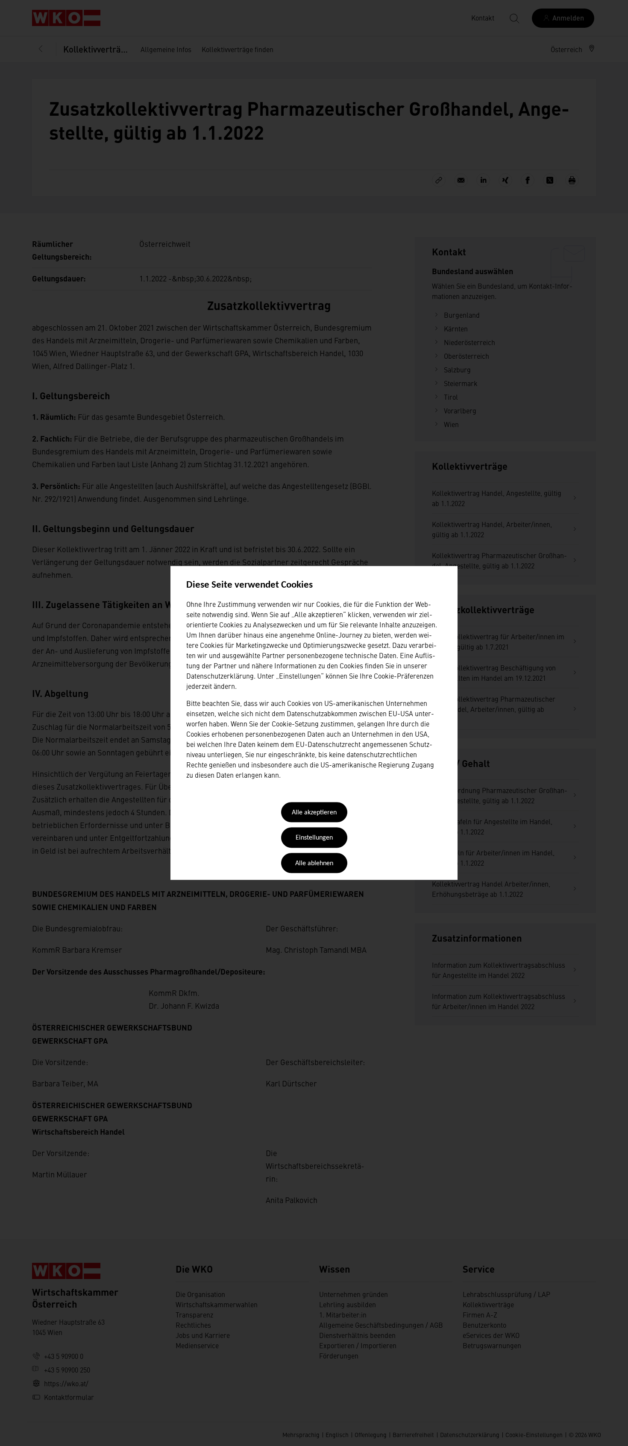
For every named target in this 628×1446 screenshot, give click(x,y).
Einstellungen (314, 838)
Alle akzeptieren (314, 812)
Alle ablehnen (314, 863)
